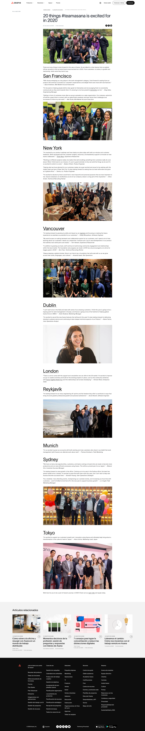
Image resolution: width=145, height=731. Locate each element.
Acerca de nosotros (107, 670)
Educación (68, 699)
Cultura (103, 686)
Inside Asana (105, 683)
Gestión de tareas (51, 709)
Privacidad (104, 701)
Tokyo (49, 532)
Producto (67, 683)
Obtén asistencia (88, 673)
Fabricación (68, 702)
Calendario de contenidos (54, 673)
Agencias (67, 711)
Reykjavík (52, 389)
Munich (50, 445)
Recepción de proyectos (53, 705)
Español (47, 726)
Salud (66, 689)
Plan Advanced (32, 690)
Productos (29, 3)
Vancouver (54, 228)
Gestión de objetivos (52, 682)
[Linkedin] (60, 726)
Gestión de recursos (34, 709)
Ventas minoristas (70, 693)
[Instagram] (63, 726)
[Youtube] (69, 726)
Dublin (50, 305)
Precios (58, 3)
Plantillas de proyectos (90, 693)
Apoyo (50, 3)
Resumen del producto (35, 672)
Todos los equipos (70, 714)
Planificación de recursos (54, 699)
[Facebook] (66, 726)
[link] (47, 10)
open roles (91, 593)
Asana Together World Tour (54, 379)
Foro (84, 683)
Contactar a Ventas (119, 3)
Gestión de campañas (53, 670)
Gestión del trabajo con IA (36, 702)
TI (65, 680)
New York (52, 147)
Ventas (67, 686)
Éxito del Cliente (88, 696)
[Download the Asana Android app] (111, 726)
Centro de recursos (88, 686)
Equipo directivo (106, 673)
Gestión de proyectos (34, 705)
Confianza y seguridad (108, 698)
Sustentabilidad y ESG (108, 710)
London (50, 371)
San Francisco (57, 75)
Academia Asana (88, 676)
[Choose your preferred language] (100, 3)
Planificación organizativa (54, 690)
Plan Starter (31, 687)
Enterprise (31, 694)
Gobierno (67, 696)
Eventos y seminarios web (91, 689)
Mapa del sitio (87, 706)
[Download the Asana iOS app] (100, 726)
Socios (85, 702)
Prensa (103, 689)
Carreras (103, 680)
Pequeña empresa (70, 670)
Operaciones (68, 676)
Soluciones (40, 3)
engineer (83, 233)
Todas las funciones (34, 675)
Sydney (50, 459)
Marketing (68, 673)
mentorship (93, 90)
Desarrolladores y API (89, 699)
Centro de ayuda (88, 670)
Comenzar (130, 3)
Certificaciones (87, 680)
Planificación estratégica (53, 702)
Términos (79, 726)
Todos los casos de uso (53, 712)
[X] (57, 726)
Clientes (103, 676)
